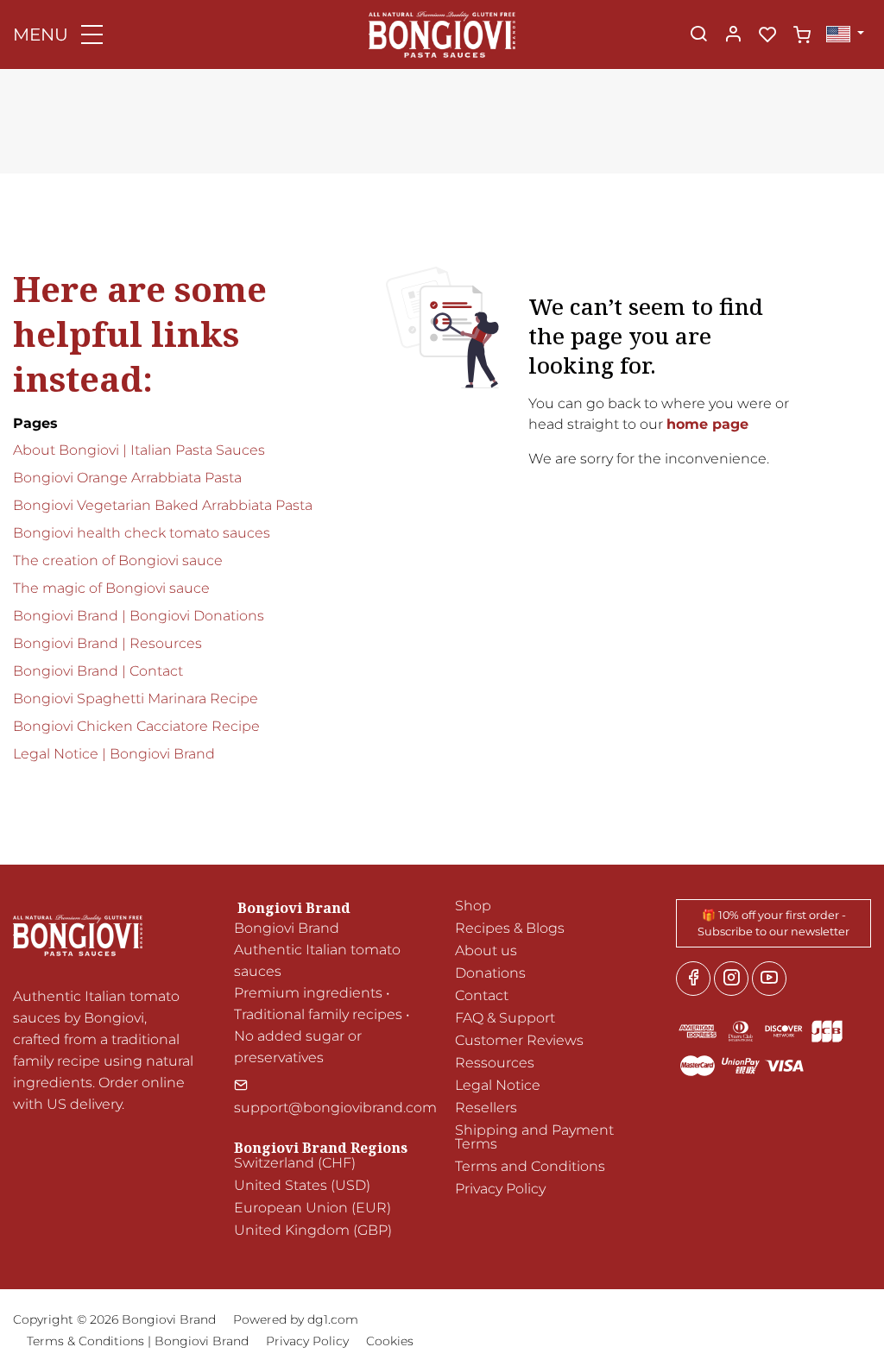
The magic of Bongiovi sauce (111, 588)
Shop (473, 905)
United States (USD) (302, 1185)
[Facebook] (693, 978)
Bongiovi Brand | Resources (107, 643)
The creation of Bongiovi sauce (118, 560)
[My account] (733, 35)
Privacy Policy (500, 1188)
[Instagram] (731, 978)
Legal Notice (497, 1085)
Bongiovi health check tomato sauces (141, 533)
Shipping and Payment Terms (534, 1137)
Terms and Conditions (530, 1166)
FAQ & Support (505, 1018)
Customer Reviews (519, 1040)
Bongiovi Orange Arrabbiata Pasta (127, 477)
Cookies (390, 1341)
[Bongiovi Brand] (442, 33)
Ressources (494, 1062)
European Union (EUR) (312, 1207)
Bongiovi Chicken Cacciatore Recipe (136, 726)
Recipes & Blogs (510, 928)
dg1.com (332, 1319)
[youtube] (769, 978)
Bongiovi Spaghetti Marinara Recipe (135, 698)
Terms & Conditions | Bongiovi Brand (138, 1341)
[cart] (802, 35)
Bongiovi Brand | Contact (98, 671)
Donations (490, 973)
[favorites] (767, 35)
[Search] (698, 35)
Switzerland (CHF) (295, 1163)
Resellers (486, 1107)
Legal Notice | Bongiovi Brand (114, 754)
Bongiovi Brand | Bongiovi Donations (138, 615)
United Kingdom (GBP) (313, 1230)
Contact (481, 995)
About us (486, 950)
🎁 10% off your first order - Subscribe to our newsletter (773, 923)
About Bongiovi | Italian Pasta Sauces (139, 450)
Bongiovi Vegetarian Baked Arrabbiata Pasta (163, 505)
